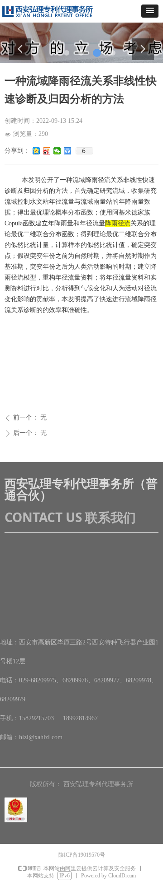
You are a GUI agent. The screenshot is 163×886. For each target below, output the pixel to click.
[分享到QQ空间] (36, 150)
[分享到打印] (68, 150)
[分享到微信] (57, 150)
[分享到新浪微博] (47, 150)
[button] (149, 11)
